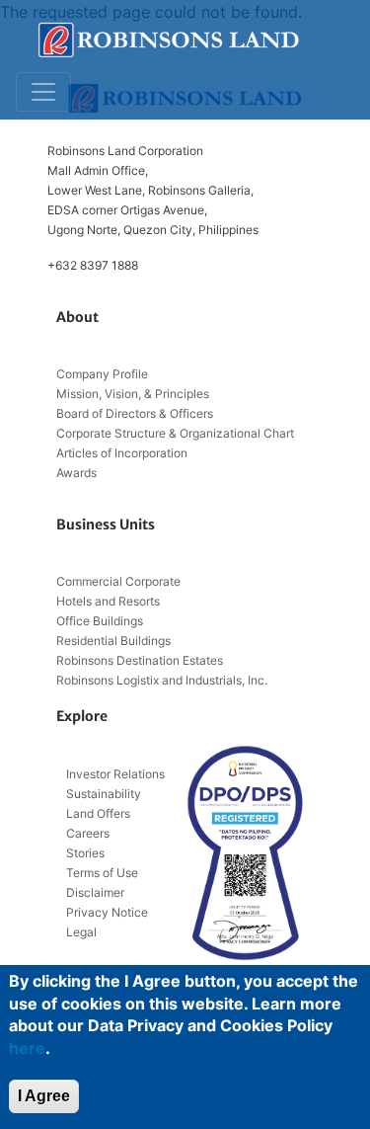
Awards (76, 472)
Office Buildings (99, 620)
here (27, 1048)
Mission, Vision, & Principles (132, 393)
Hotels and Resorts (108, 601)
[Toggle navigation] (43, 92)
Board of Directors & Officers (134, 413)
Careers (88, 833)
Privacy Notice (107, 912)
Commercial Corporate (118, 581)
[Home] (169, 40)
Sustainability (103, 793)
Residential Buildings (113, 640)
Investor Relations (115, 773)
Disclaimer (95, 892)
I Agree (44, 1096)
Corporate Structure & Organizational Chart (175, 433)
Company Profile (102, 373)
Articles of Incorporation (121, 452)
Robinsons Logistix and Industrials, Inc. (161, 680)
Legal (81, 932)
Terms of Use (102, 872)
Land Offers (98, 813)
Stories (85, 853)
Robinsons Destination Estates (139, 660)
